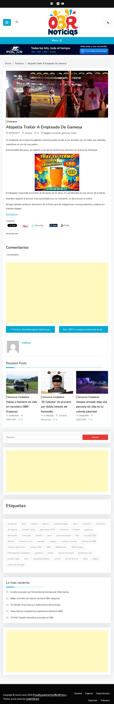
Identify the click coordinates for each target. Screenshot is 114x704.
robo (26, 559)
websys (28, 133)
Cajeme (89, 693)
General (78, 693)
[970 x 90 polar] (57, 49)
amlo (23, 524)
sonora (57, 559)
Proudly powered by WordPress (49, 695)
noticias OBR (36, 547)
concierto (86, 524)
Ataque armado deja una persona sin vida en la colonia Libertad (91, 406)
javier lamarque (63, 535)
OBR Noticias (77, 547)
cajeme (45, 524)
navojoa (41, 541)
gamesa (66, 133)
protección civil (85, 553)
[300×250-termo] (57, 172)
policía (51, 553)
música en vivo (26, 541)
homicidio (26, 535)
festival (76, 529)
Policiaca (12, 121)
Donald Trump (28, 529)
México (11, 541)
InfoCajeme (11, 214)
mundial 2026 (90, 535)
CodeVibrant (32, 699)
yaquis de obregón (16, 564)
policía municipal (66, 553)
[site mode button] (108, 22)
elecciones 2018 (47, 529)
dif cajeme (13, 529)
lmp (77, 535)
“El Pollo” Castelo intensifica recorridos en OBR (31, 617)
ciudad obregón (61, 524)
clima (75, 524)
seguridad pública (41, 559)
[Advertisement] (57, 293)
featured (64, 529)
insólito (39, 535)
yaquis (95, 559)
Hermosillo (13, 535)
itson (49, 535)
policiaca (39, 553)
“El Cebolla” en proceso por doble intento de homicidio (56, 406)
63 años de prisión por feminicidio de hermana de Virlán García (39, 592)
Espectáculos (103, 693)
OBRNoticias (61, 547)
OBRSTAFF (11, 419)
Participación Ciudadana (19, 553)
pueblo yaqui (13, 559)
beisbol (34, 524)
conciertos (101, 524)
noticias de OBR (88, 541)
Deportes (92, 700)
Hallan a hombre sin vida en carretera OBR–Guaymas (21, 406)
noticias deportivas (16, 547)
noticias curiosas (69, 541)
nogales (53, 541)
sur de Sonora (71, 559)
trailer (74, 133)
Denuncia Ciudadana (18, 397)
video (85, 559)
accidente (56, 133)
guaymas (88, 529)
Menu (55, 40)
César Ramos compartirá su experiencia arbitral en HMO (36, 611)
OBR (48, 547)
